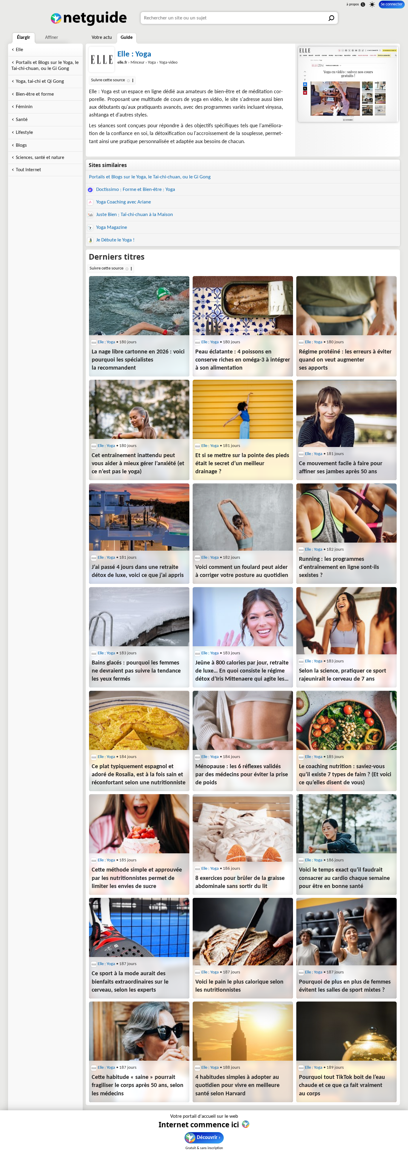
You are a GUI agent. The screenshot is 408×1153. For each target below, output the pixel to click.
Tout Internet (28, 170)
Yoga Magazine (111, 227)
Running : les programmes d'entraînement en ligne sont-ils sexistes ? (339, 567)
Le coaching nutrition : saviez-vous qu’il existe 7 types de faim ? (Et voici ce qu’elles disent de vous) (345, 775)
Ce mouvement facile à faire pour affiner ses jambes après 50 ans (340, 468)
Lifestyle (24, 132)
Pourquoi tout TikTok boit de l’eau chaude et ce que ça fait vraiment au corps (342, 1085)
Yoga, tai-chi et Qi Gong (40, 81)
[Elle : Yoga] (347, 84)
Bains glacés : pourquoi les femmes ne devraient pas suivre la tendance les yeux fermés (136, 671)
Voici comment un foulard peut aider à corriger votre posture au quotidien (241, 571)
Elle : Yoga (134, 54)
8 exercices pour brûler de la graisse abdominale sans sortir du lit (240, 882)
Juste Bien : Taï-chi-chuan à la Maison (134, 214)
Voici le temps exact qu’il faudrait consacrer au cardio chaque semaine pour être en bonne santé (344, 878)
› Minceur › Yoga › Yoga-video (147, 62)
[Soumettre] (332, 18)
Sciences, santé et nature (40, 157)
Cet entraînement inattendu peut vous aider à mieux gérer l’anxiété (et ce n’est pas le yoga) (138, 464)
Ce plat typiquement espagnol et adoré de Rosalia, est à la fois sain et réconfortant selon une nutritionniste (138, 775)
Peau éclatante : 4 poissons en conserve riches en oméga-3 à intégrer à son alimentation (242, 360)
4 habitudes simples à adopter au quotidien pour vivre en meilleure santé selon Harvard (237, 1085)
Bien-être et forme (35, 94)
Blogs (21, 145)
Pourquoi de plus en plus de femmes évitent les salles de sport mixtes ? (345, 986)
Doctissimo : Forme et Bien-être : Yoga (135, 189)
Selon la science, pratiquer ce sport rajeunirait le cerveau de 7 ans (342, 675)
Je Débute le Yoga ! (115, 240)
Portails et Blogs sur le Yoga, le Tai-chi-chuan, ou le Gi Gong (45, 65)
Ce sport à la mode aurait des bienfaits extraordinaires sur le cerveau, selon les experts (130, 982)
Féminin (24, 106)
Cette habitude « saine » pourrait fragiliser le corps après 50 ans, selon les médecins (137, 1085)
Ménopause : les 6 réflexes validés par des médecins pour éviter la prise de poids (241, 775)
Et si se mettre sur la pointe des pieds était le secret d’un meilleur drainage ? (242, 464)
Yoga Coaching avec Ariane (123, 202)
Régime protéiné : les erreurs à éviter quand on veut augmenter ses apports (345, 360)
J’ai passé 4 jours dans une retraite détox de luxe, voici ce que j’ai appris (138, 571)
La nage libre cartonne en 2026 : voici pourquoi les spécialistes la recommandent (138, 360)
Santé (21, 119)
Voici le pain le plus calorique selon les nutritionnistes (239, 986)
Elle (19, 49)
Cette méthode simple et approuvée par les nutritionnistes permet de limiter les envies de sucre (137, 878)
